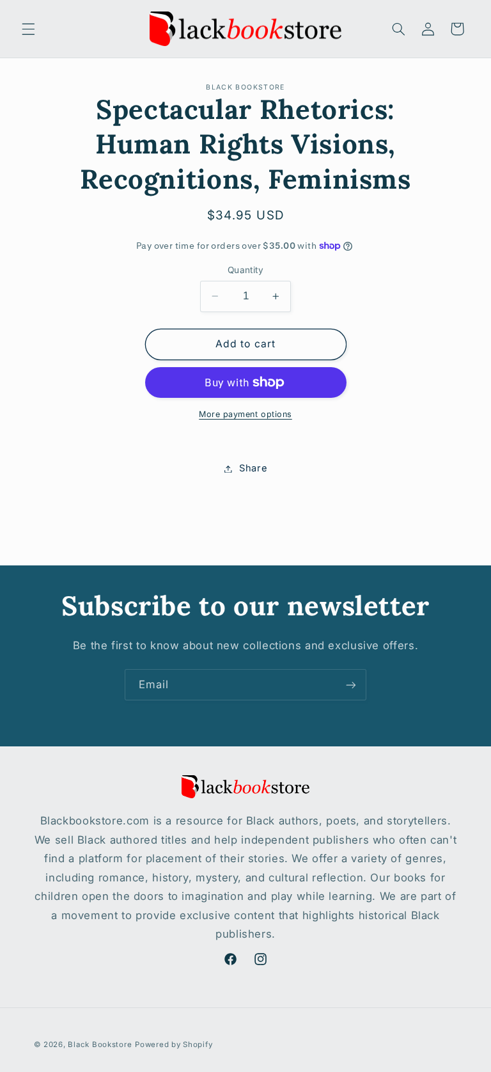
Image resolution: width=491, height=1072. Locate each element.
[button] (28, 28)
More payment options (245, 414)
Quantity (245, 270)
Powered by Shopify (173, 1044)
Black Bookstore (100, 1044)
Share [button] (253, 468)
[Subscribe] (351, 684)
